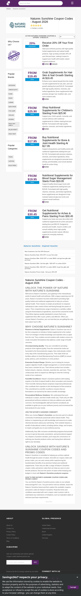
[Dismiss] (77, 577)
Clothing (11, 161)
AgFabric (11, 119)
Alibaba (11, 102)
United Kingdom (47, 535)
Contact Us (10, 528)
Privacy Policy (11, 531)
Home (8, 9)
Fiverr (10, 94)
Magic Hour (12, 134)
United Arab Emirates (49, 528)
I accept (73, 587)
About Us (9, 525)
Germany (45, 538)
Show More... (49, 501)
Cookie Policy (10, 535)
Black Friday (12, 165)
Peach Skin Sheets (12, 124)
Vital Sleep (12, 111)
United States (46, 525)
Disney (11, 98)
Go (35, 562)
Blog (7, 541)
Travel (11, 157)
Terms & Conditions (12, 538)
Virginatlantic (13, 89)
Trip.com (11, 115)
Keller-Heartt (13, 129)
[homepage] (8, 3)
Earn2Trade (12, 106)
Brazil (44, 531)
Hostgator (12, 85)
